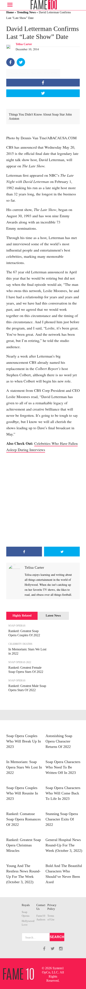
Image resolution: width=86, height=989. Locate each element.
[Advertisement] (43, 500)
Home (10, 12)
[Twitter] (21, 62)
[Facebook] (10, 62)
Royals (26, 905)
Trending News (26, 12)
